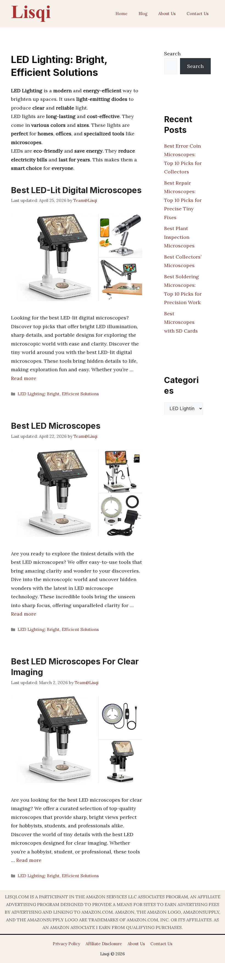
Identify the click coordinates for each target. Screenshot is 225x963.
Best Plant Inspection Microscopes (179, 237)
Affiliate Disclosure (104, 943)
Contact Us (198, 13)
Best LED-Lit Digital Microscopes (76, 190)
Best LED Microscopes (55, 426)
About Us (167, 13)
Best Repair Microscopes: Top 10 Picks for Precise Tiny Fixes (183, 200)
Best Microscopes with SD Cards (181, 322)
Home (122, 13)
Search (172, 53)
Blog (143, 13)
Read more (23, 378)
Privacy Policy (66, 943)
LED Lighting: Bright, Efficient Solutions (58, 393)
